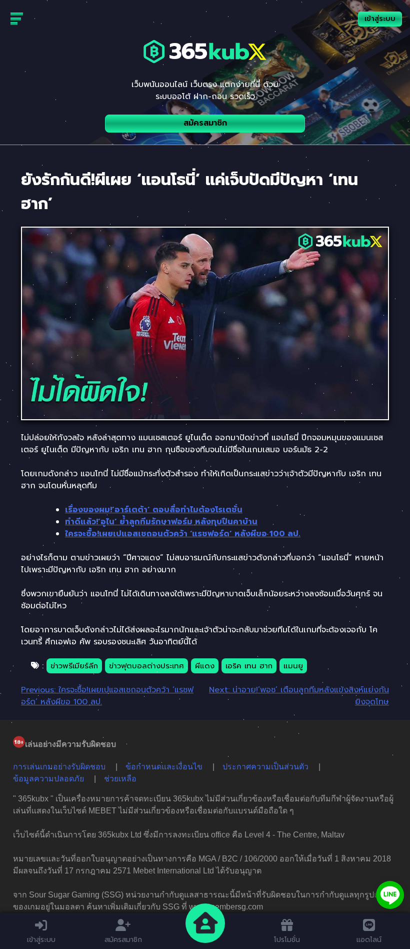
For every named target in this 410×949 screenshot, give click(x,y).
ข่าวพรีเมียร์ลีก (74, 665)
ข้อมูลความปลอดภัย (48, 778)
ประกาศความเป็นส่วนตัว (265, 766)
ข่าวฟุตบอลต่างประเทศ (146, 665)
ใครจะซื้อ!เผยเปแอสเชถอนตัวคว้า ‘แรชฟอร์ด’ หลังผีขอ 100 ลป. (182, 534)
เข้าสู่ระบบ (380, 19)
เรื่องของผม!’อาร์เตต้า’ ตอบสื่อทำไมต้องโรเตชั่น (153, 510)
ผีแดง (204, 665)
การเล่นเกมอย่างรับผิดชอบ (59, 766)
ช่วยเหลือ (120, 778)
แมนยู (293, 665)
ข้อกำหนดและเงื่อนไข (164, 766)
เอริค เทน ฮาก (249, 665)
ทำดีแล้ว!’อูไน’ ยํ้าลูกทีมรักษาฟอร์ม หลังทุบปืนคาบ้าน (161, 522)
